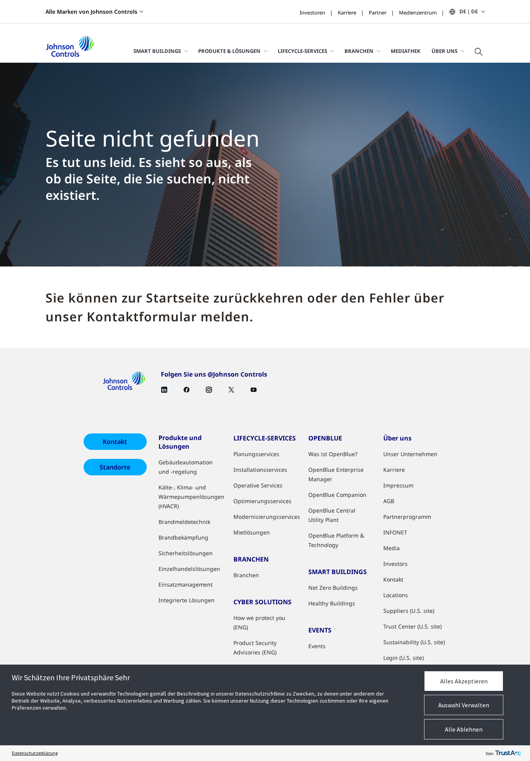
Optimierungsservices (262, 501)
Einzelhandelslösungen (189, 569)
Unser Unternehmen (410, 454)
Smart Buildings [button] (157, 50)
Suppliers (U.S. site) (408, 610)
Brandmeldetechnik (184, 521)
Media (391, 548)
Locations (395, 595)
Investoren (312, 12)
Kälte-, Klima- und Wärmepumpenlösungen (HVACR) (191, 497)
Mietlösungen (251, 532)
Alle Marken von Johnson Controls (91, 11)
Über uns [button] (444, 50)
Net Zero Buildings (333, 587)
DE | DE (468, 11)
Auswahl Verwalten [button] (463, 705)
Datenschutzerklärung (35, 753)
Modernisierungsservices (266, 516)
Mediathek (406, 50)
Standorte (115, 467)
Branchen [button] (358, 50)
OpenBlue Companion (337, 494)
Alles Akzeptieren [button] (464, 681)
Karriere (347, 12)
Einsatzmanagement (185, 584)
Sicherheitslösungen (185, 553)
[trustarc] (508, 753)
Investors (395, 563)
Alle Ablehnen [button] (464, 729)
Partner (377, 12)
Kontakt (115, 441)
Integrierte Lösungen (186, 600)
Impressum (398, 485)
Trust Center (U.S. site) (412, 626)
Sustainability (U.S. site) (414, 642)
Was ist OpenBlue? (332, 454)
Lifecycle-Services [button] (302, 50)
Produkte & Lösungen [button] (229, 50)
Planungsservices (256, 454)
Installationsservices (260, 469)
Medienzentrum (418, 12)
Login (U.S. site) (403, 657)
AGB (388, 501)
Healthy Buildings (331, 603)
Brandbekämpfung (183, 537)
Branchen (246, 575)
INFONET (395, 532)
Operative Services (257, 485)
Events (317, 646)
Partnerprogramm (407, 516)
